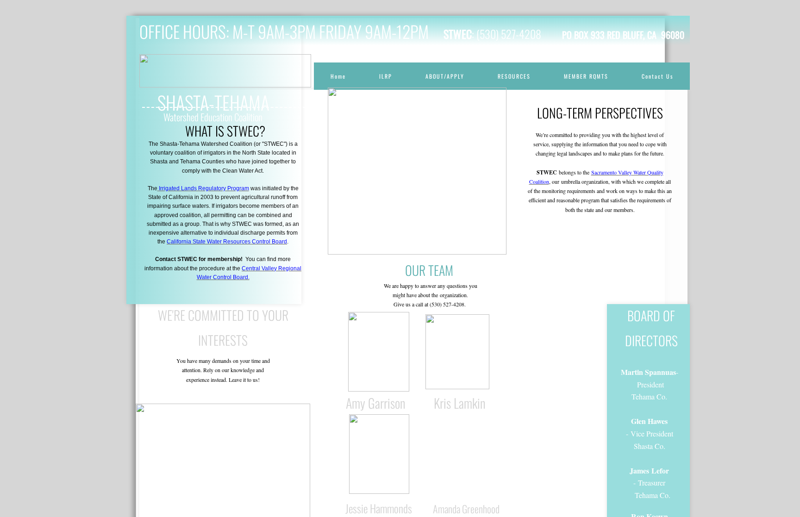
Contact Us (657, 76)
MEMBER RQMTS (586, 76)
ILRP (385, 76)
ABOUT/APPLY (444, 76)
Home (338, 76)
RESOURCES (514, 76)
